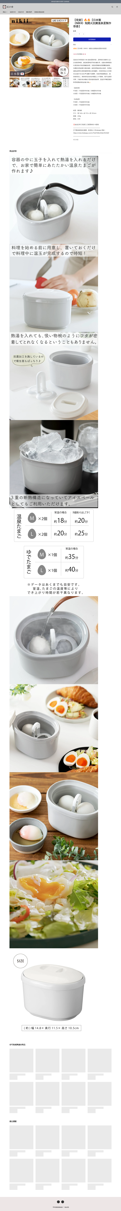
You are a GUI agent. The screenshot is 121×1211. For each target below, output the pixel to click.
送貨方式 (13, 12)
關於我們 (29, 12)
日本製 (76, 140)
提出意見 (67, 1207)
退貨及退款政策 (39, 12)
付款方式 (21, 12)
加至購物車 (92, 39)
